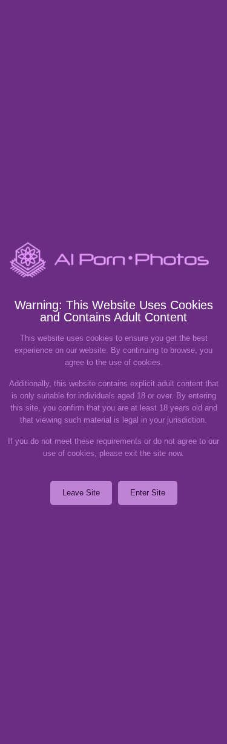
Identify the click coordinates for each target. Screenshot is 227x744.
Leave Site (81, 492)
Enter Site (147, 492)
